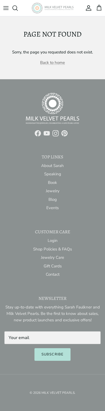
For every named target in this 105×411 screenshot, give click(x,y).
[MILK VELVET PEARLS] (53, 8)
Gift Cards (53, 266)
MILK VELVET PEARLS (58, 393)
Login (53, 240)
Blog (52, 199)
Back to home (52, 62)
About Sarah (52, 165)
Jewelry (53, 191)
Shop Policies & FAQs (52, 249)
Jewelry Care (52, 257)
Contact (53, 274)
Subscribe (52, 354)
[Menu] (6, 8)
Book (52, 182)
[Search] (18, 8)
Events (52, 207)
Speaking (52, 174)
